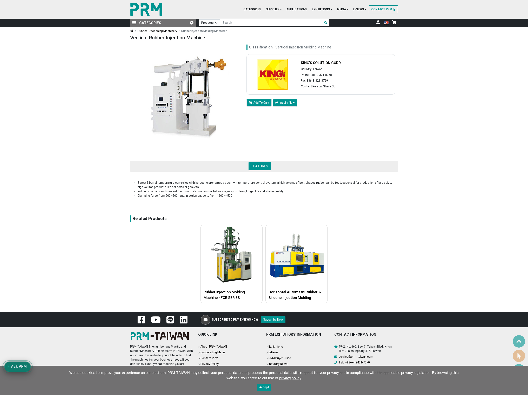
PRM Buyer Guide (280, 358)
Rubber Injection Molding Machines (204, 31)
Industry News (278, 364)
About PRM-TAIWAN (213, 346)
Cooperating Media (212, 352)
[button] (273, 9)
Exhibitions (276, 346)
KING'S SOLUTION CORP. (321, 63)
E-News (274, 352)
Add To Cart (261, 102)
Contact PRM (209, 358)
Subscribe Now (273, 319)
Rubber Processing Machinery (157, 31)
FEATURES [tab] (259, 166)
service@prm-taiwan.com (356, 356)
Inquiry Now (287, 102)
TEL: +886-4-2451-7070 (354, 362)
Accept (264, 387)
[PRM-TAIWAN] (147, 9)
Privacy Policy (209, 364)
